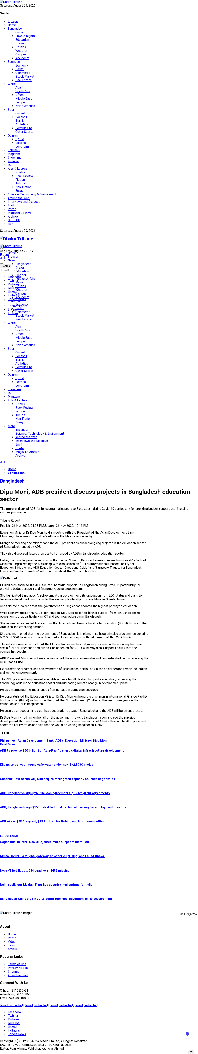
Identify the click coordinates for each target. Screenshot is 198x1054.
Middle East (23, 98)
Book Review (24, 176)
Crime (19, 32)
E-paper (13, 21)
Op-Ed (19, 139)
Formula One (23, 128)
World (12, 84)
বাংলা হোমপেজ (188, 914)
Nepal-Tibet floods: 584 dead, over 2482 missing (35, 870)
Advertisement (18, 975)
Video (11, 941)
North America (25, 106)
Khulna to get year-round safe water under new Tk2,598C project (47, 764)
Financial (13, 161)
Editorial (20, 143)
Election (21, 275)
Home (12, 25)
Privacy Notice (18, 968)
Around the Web (19, 198)
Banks (19, 69)
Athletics (21, 124)
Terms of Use (17, 964)
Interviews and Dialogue (24, 202)
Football (21, 117)
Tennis (19, 121)
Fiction (20, 179)
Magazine (14, 154)
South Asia (22, 91)
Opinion (13, 135)
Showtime (14, 157)
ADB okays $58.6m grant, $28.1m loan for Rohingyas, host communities (52, 821)
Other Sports (24, 132)
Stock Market (24, 76)
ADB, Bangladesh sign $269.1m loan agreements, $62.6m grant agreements (55, 793)
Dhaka (19, 43)
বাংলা (2, 258)
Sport (11, 109)
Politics (20, 47)
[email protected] (12, 1005)
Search (12, 945)
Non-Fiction (23, 187)
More (11, 426)
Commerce (22, 73)
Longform (22, 146)
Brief (11, 205)
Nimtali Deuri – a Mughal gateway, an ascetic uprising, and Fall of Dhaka (52, 856)
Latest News (9, 836)
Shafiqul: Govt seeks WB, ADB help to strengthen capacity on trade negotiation (57, 779)
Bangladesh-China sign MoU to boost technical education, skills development (56, 899)
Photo (12, 209)
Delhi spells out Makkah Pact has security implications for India (46, 884)
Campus (20, 54)
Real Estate (23, 80)
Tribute (20, 183)
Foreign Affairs (25, 279)
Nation (19, 282)
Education (22, 39)
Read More (7, 744)
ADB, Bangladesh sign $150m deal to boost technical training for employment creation (63, 807)
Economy (21, 65)
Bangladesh (15, 28)
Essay (19, 191)
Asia (18, 87)
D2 (10, 165)
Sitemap (13, 971)
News (11, 260)
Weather (21, 51)
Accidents (22, 58)
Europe (20, 102)
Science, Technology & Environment (32, 194)
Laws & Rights (25, 36)
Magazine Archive (20, 213)
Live (10, 224)
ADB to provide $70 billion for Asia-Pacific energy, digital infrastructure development (62, 750)
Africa (19, 95)
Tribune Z (14, 150)
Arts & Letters (17, 168)
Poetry (20, 172)
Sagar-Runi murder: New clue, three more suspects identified (44, 842)
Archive (13, 216)
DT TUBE (14, 220)
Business (14, 62)
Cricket (20, 113)
